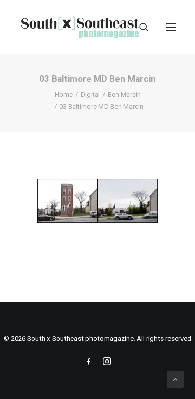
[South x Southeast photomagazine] (80, 27)
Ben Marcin (124, 94)
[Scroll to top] (175, 378)
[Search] (139, 27)
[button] (171, 27)
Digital (90, 94)
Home (64, 94)
